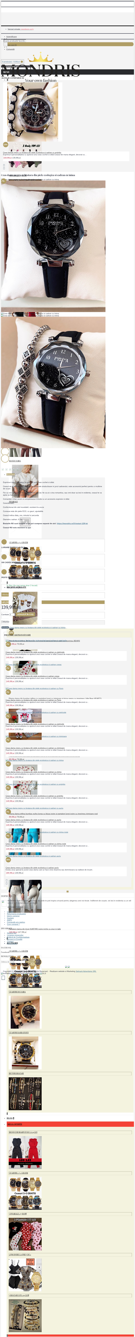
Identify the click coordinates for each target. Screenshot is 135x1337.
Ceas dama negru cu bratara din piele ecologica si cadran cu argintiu (34, 796)
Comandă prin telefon (16, 922)
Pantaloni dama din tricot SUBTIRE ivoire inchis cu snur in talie (35, 929)
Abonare (30, 962)
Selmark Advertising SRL (86, 971)
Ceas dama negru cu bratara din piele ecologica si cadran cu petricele (35, 724)
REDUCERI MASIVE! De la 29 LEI (23, 1132)
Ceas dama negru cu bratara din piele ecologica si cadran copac (32, 676)
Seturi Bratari (16, 1073)
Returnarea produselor (16, 914)
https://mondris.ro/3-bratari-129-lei (72, 523)
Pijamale (13, 501)
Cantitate (5, 614)
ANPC (9, 920)
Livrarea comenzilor (15, 935)
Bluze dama (15, 461)
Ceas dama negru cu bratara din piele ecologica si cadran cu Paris (33, 700)
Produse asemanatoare (17, 635)
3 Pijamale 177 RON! (18, 1214)
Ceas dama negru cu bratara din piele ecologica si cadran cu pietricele (35, 652)
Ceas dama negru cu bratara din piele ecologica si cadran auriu (32, 868)
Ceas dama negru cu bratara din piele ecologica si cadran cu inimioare (35, 748)
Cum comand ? (13, 924)
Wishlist (6, 622)
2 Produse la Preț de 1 (20, 1254)
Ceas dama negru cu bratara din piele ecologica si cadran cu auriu (33, 820)
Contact (10, 912)
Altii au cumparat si (12, 77)
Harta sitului (12, 943)
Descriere (10, 474)
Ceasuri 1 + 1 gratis (18, 542)
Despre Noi (11, 933)
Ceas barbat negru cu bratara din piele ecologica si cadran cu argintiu (32, 152)
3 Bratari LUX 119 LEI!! (19, 1295)
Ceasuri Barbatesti (19, 1032)
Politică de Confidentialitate (18, 937)
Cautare (10, 918)
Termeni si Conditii (14, 939)
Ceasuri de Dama (17, 992)
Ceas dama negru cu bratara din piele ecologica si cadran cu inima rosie (36, 844)
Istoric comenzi (13, 916)
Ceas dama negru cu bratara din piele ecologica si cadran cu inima (37, 627)
